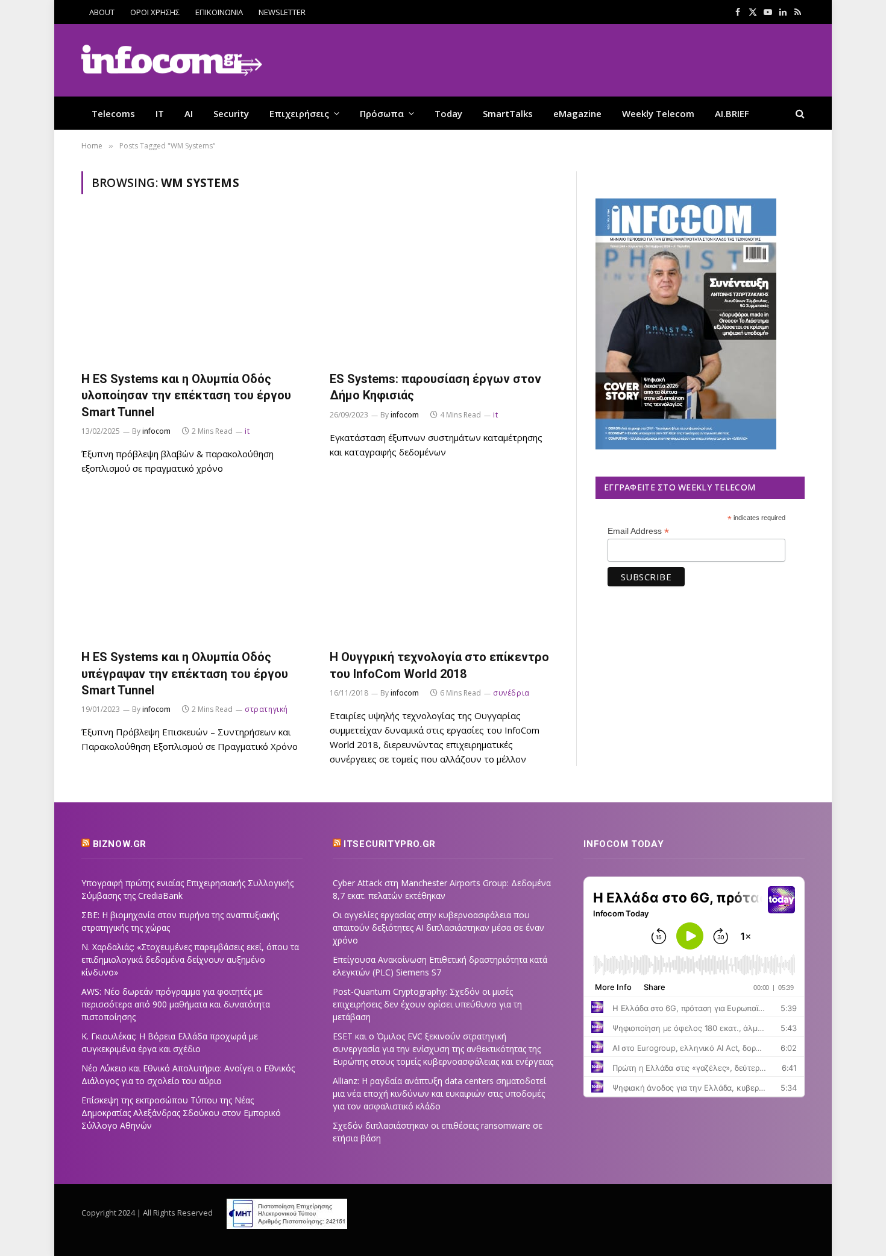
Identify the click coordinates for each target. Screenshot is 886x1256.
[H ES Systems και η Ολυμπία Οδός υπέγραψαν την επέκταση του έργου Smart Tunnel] (194, 568)
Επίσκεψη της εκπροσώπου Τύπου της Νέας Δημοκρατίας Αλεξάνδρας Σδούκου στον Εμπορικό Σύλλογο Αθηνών (181, 1112)
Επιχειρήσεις (299, 113)
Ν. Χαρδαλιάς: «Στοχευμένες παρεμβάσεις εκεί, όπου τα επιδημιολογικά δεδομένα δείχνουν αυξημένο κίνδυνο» (190, 959)
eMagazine (577, 113)
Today (448, 113)
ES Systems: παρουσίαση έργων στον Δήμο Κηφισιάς (435, 387)
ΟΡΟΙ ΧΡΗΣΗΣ (155, 12)
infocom (156, 431)
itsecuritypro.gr (390, 844)
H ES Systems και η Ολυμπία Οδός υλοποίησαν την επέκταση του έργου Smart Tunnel (186, 395)
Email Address (638, 531)
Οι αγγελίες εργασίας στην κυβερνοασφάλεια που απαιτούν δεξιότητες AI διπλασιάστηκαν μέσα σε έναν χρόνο (438, 927)
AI (188, 113)
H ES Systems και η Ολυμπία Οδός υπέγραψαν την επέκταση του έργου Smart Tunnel (184, 673)
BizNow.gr (119, 844)
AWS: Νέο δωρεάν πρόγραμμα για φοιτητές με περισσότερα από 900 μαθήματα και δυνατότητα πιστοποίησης (175, 1004)
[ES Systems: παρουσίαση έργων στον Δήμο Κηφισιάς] (443, 289)
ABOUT (102, 12)
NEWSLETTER (282, 12)
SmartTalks (508, 113)
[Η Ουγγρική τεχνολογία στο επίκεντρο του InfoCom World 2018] (443, 568)
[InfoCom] (171, 61)
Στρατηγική (266, 709)
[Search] (799, 113)
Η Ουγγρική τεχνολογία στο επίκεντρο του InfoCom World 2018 (439, 665)
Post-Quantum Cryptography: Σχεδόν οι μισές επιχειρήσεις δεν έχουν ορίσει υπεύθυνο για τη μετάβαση (427, 1004)
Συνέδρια (511, 693)
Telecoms (113, 113)
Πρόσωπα (382, 113)
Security (231, 113)
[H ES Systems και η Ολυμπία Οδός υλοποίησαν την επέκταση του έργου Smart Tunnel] (194, 289)
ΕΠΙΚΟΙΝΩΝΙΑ (219, 12)
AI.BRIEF (732, 113)
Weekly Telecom (658, 113)
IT (160, 113)
